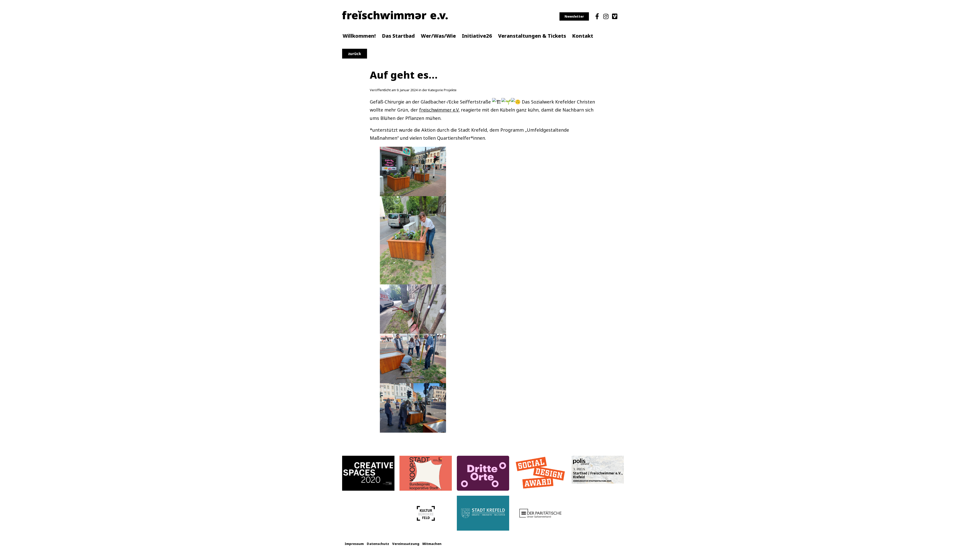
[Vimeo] (615, 16)
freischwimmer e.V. (439, 110)
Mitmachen (431, 543)
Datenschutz (378, 543)
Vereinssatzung (405, 543)
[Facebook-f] (597, 16)
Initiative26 (477, 36)
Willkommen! (359, 36)
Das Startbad (398, 36)
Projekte (450, 90)
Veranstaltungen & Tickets (532, 36)
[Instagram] (606, 16)
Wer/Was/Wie (438, 36)
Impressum (354, 543)
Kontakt (582, 36)
